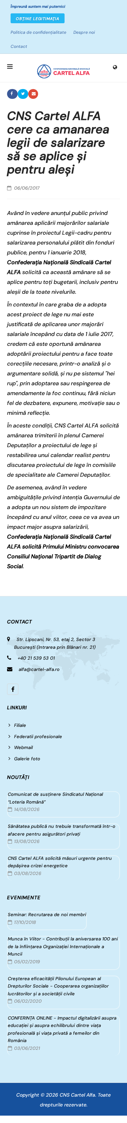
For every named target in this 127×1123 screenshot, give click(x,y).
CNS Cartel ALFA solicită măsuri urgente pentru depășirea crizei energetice (60, 862)
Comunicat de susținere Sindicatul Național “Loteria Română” (55, 798)
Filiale (20, 725)
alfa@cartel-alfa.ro (39, 669)
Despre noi (84, 32)
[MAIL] (33, 94)
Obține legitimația (37, 18)
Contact (19, 46)
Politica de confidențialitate (38, 32)
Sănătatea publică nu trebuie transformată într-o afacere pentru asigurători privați (61, 830)
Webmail (23, 747)
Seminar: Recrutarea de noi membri (47, 915)
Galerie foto (27, 759)
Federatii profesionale (38, 737)
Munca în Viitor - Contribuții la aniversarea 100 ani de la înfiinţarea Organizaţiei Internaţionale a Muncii (63, 946)
